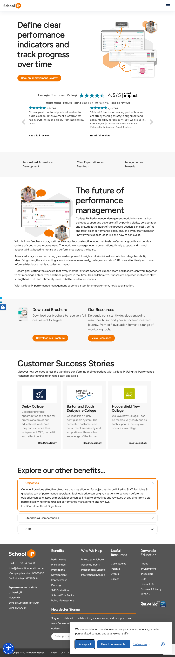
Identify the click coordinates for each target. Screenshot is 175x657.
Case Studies (118, 563)
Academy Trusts (90, 564)
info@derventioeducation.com (26, 568)
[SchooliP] (12, 5)
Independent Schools (93, 569)
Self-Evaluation (60, 590)
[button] (8, 649)
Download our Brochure (50, 338)
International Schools (93, 574)
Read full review (39, 135)
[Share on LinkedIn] (1, 302)
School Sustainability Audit (24, 602)
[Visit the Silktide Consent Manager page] (163, 644)
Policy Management (62, 600)
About (144, 563)
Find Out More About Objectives (41, 506)
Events (115, 573)
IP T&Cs (145, 594)
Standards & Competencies (42, 518)
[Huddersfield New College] (129, 394)
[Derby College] (39, 394)
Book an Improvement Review (39, 78)
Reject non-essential (113, 644)
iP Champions (148, 568)
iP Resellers (147, 573)
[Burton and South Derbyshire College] (84, 394)
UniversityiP (15, 592)
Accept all (85, 644)
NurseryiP (14, 597)
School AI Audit (17, 607)
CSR (143, 579)
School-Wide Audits (62, 595)
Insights (115, 568)
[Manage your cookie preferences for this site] (3, 307)
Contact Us (147, 584)
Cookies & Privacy (151, 589)
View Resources (101, 338)
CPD (28, 529)
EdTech (115, 579)
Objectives (32, 483)
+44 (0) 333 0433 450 (22, 563)
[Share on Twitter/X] (1, 298)
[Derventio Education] (150, 604)
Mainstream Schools (92, 559)
